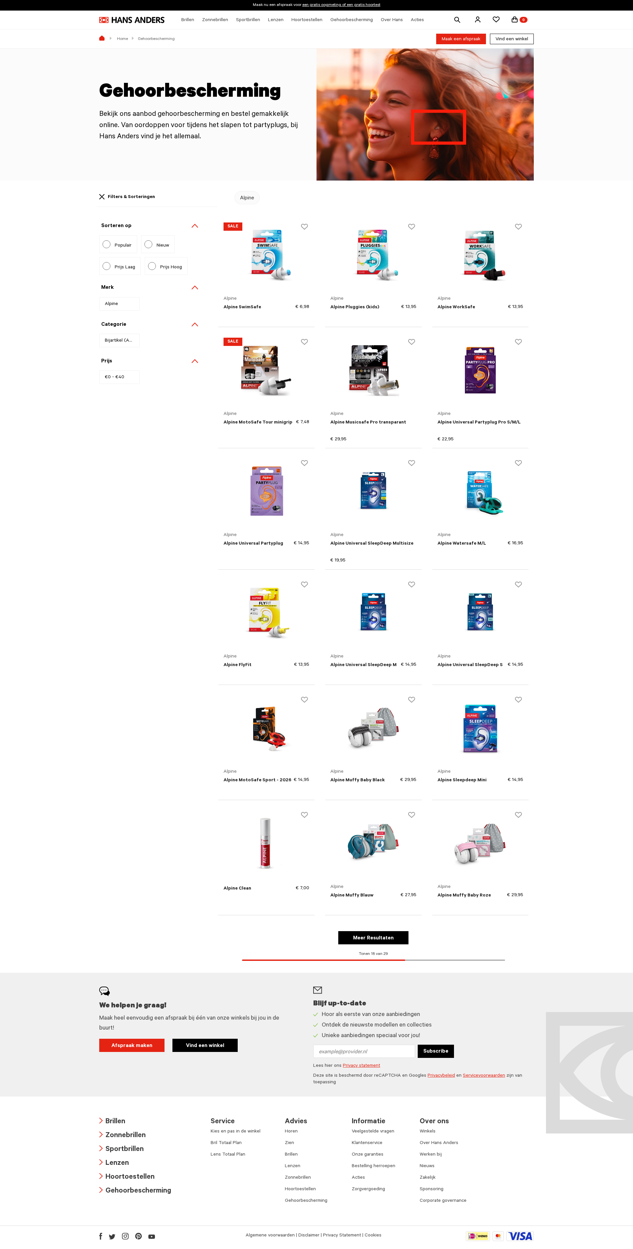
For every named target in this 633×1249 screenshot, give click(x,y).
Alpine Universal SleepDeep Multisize (371, 544)
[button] (478, 19)
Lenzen (114, 1164)
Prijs (106, 361)
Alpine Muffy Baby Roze (464, 895)
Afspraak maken (131, 1046)
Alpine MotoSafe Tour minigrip (258, 422)
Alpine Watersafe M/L (461, 544)
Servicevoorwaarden (484, 1076)
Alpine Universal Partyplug (253, 544)
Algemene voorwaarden (270, 1235)
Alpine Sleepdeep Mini (462, 780)
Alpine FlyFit (238, 665)
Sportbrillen (121, 1150)
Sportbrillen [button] (248, 20)
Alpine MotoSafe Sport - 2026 (257, 780)
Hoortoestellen (127, 1177)
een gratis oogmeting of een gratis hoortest (341, 5)
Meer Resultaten (373, 938)
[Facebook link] (100, 1236)
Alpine (247, 198)
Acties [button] (417, 20)
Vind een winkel (512, 39)
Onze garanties (367, 1155)
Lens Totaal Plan (228, 1155)
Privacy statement (361, 1066)
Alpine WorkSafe (456, 307)
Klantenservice (367, 1143)
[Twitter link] (112, 1236)
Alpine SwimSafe (242, 307)
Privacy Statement (342, 1235)
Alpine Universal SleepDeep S (470, 665)
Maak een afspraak (461, 39)
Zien (289, 1143)
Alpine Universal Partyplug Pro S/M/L (479, 422)
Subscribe (435, 1052)
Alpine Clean (237, 889)
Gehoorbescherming (135, 1191)
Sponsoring (431, 1189)
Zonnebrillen (122, 1136)
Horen (291, 1131)
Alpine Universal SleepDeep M (363, 665)
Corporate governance (443, 1201)
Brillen (112, 1122)
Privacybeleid (441, 1076)
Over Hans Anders (439, 1143)
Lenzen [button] (276, 20)
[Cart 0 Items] (515, 19)
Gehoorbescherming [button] (351, 20)
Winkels (428, 1131)
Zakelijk (428, 1178)
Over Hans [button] (392, 20)
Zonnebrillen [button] (215, 20)
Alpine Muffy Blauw (352, 895)
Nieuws (427, 1166)
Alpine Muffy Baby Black (357, 780)
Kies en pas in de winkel (235, 1131)
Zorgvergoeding (368, 1189)
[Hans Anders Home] (132, 20)
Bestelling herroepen (373, 1166)
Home (122, 39)
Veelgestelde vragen (373, 1131)
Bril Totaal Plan (226, 1143)
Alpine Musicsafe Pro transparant (368, 422)
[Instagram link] (125, 1236)
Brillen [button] (187, 20)
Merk (107, 288)
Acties (358, 1178)
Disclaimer (308, 1235)
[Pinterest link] (138, 1236)
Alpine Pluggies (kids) (354, 307)
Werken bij (431, 1155)
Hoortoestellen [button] (306, 20)
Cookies (373, 1235)
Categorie (113, 325)
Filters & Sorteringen (131, 197)
